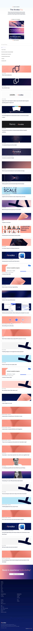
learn (1, 589)
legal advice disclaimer (4, 608)
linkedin (18, 601)
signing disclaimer (3, 612)
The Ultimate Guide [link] (15, 23)
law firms (2, 596)
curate (2, 584)
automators (18, 595)
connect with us (3, 603)
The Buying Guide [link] (15, 30)
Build (1, 585)
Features (2, 581)
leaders (18, 596)
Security (2, 602)
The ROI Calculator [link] (15, 36)
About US (2, 601)
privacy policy (3, 609)
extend (2, 590)
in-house (2, 595)
